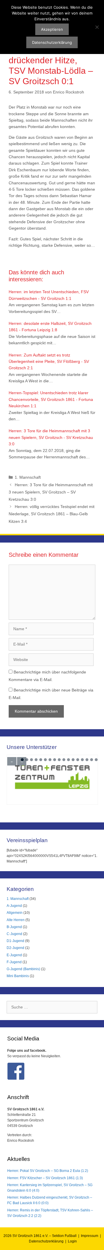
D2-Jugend (15, 948)
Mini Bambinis (18, 976)
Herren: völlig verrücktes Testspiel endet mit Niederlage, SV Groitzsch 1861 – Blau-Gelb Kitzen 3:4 (51, 513)
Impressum (89, 1236)
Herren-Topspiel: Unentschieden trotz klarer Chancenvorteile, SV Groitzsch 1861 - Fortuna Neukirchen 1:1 (51, 399)
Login (72, 1241)
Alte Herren (16, 920)
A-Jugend (14, 906)
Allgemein (15, 913)
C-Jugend (14, 934)
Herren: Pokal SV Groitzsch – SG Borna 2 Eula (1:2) (47, 1171)
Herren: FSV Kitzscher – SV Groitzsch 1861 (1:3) (45, 1178)
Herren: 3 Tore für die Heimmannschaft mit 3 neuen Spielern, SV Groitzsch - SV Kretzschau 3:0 (51, 437)
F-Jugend (14, 962)
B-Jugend (14, 927)
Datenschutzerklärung (46, 1241)
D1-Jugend (15, 941)
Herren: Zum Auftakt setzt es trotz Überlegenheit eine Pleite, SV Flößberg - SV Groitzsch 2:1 (49, 361)
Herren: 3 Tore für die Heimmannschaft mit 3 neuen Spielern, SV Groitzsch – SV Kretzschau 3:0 (51, 492)
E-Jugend (14, 955)
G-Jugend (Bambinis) (23, 969)
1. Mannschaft (28, 477)
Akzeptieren (52, 29)
